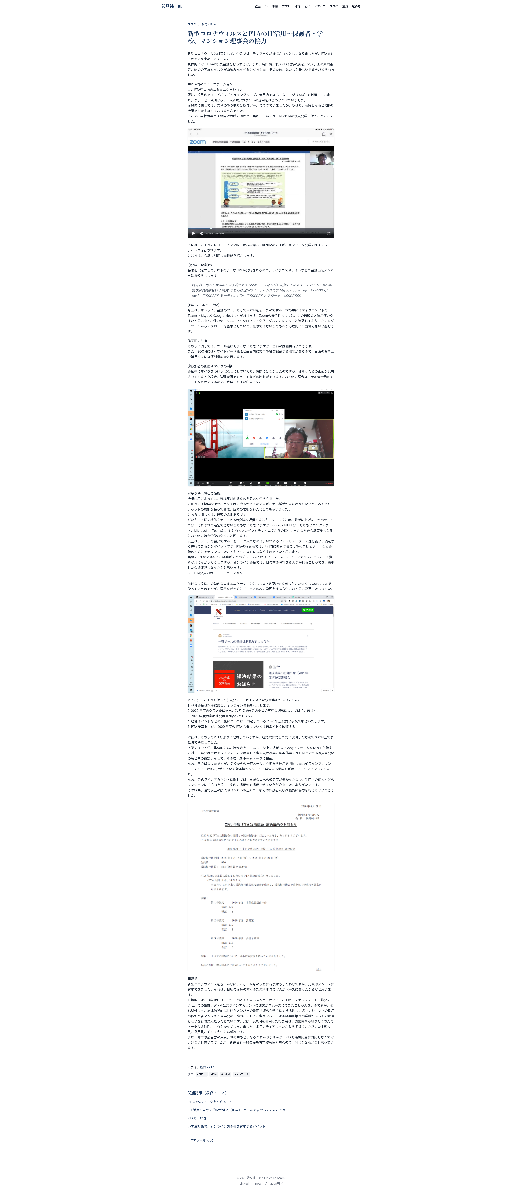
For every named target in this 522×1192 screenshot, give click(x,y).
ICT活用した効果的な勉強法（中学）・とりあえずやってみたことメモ (238, 1109)
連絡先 (356, 6)
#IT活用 (225, 1074)
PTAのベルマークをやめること (210, 1101)
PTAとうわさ (197, 1118)
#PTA (214, 1074)
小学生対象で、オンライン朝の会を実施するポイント (227, 1126)
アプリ (286, 6)
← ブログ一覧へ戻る (201, 1140)
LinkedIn (245, 1183)
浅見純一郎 (171, 6)
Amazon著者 (274, 1183)
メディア (319, 6)
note (258, 1183)
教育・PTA (209, 24)
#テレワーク (241, 1074)
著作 (307, 6)
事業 (275, 6)
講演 (345, 6)
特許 (297, 6)
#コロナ (201, 1074)
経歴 (258, 6)
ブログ (334, 6)
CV (266, 6)
